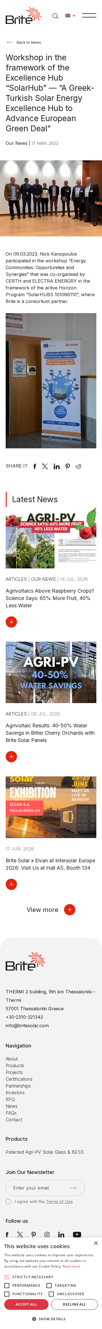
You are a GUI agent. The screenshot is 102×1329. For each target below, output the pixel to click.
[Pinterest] (67, 465)
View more (42, 909)
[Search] (55, 15)
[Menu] (89, 15)
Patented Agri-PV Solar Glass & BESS (45, 1152)
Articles (17, 579)
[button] (51, 1319)
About (12, 1059)
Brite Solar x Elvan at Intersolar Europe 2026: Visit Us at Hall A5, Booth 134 (50, 864)
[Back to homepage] (23, 15)
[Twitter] (20, 1234)
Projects (14, 1072)
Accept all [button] (26, 1304)
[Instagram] (47, 1234)
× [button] (96, 1243)
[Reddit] (78, 465)
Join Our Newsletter (30, 1172)
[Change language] (70, 15)
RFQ (10, 1099)
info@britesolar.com (27, 1025)
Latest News (35, 499)
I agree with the (44, 1201)
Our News (17, 143)
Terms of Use (59, 1201)
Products (15, 1065)
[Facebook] (34, 465)
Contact (14, 1119)
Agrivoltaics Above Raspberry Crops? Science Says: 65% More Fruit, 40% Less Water (50, 598)
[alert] (51, 1283)
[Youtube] (77, 1234)
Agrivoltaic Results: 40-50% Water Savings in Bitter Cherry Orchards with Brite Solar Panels (50, 733)
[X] (45, 465)
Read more (72, 1266)
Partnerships (18, 1086)
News (12, 1106)
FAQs (11, 1113)
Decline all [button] (74, 1304)
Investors (15, 1092)
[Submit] (72, 1188)
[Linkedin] (57, 465)
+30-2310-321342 (24, 1017)
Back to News (29, 42)
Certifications (19, 1079)
